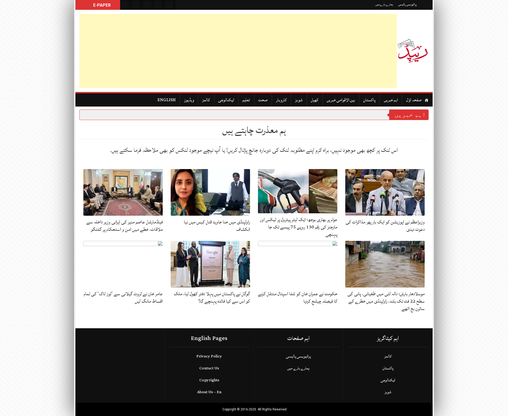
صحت (263, 100)
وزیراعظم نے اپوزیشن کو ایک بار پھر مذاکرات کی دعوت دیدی (385, 225)
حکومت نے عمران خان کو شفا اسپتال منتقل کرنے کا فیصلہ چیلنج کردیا (297, 297)
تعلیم (246, 100)
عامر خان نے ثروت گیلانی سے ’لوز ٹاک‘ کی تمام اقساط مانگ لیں (123, 297)
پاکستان (369, 100)
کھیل (315, 100)
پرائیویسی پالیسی (407, 4)
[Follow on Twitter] (147, 5)
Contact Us (209, 368)
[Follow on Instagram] (170, 5)
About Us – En (209, 392)
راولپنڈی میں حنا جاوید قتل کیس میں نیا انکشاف (217, 225)
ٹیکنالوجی (226, 100)
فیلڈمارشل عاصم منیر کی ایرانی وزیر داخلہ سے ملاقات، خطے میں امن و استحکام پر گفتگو (125, 225)
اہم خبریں (391, 100)
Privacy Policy (209, 356)
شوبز (299, 100)
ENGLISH (166, 100)
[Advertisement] (238, 51)
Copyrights (209, 380)
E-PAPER (101, 5)
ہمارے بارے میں (384, 4)
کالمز (206, 100)
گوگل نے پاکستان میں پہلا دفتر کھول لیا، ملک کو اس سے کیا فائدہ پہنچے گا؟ (212, 297)
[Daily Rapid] (413, 51)
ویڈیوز (189, 100)
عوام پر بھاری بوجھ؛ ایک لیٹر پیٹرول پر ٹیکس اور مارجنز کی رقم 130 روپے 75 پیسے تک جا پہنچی (298, 227)
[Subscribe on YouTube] (158, 5)
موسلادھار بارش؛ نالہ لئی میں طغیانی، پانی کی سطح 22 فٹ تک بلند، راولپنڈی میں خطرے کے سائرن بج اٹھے (386, 301)
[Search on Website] (125, 5)
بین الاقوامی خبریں (341, 100)
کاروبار (281, 100)
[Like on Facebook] (136, 5)
